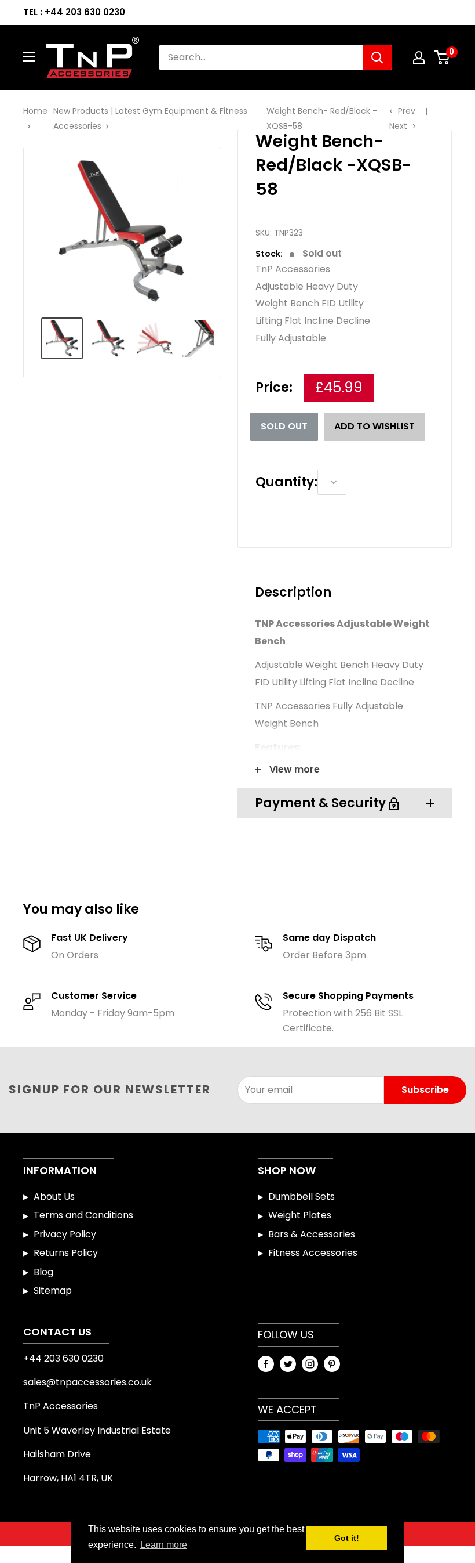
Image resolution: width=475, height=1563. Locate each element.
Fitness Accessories (312, 1252)
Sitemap (53, 1290)
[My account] (419, 57)
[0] (442, 57)
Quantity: (286, 482)
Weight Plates (299, 1215)
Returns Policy (66, 1252)
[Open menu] (29, 57)
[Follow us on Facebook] (266, 1363)
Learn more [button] (163, 1545)
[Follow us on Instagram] (310, 1363)
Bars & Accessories (311, 1234)
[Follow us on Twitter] (288, 1363)
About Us (54, 1196)
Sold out (284, 426)
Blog (43, 1272)
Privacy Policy (65, 1234)
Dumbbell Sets (301, 1196)
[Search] (377, 57)
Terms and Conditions (83, 1215)
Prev (406, 111)
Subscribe (425, 1089)
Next (398, 126)
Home (35, 111)
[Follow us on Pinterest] (332, 1363)
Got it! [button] (346, 1538)
